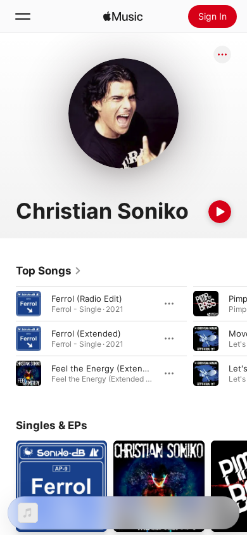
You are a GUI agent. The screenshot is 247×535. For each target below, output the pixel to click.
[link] (49, 271)
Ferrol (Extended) (86, 333)
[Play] (219, 211)
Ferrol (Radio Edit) (86, 298)
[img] (122, 16)
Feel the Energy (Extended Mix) (114, 368)
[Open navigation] (23, 16)
